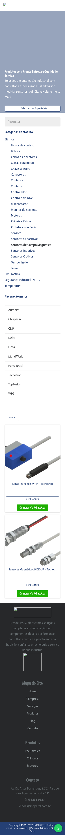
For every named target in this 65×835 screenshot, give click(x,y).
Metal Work (15, 356)
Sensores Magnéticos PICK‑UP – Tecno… (32, 569)
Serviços (32, 706)
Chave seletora (20, 169)
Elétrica (9, 139)
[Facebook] (35, 815)
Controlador (19, 192)
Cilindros (32, 758)
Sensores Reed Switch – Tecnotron (32, 484)
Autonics (14, 310)
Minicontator (19, 204)
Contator (16, 186)
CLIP (11, 328)
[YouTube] (42, 815)
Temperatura (13, 286)
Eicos (11, 347)
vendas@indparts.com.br (35, 806)
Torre (14, 268)
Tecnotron (14, 375)
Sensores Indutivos (23, 250)
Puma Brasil (15, 365)
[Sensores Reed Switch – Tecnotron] (32, 453)
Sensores (17, 233)
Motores (16, 215)
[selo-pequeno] (32, 662)
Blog (32, 721)
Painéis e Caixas (21, 221)
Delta (11, 338)
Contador (17, 180)
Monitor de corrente (24, 209)
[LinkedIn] (29, 815)
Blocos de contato (22, 145)
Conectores (18, 174)
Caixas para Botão (22, 163)
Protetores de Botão (24, 227)
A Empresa (32, 699)
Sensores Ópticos (22, 256)
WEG (11, 393)
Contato (32, 728)
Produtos (32, 713)
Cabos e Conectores (24, 157)
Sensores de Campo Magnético (31, 245)
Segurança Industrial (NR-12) (23, 280)
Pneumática (12, 274)
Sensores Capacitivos (24, 239)
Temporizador (20, 262)
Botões (15, 151)
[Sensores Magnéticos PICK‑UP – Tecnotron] (32, 540)
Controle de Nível (22, 198)
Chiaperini (14, 319)
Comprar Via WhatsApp (33, 507)
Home (32, 691)
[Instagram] (22, 815)
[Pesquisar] (55, 121)
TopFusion (14, 384)
